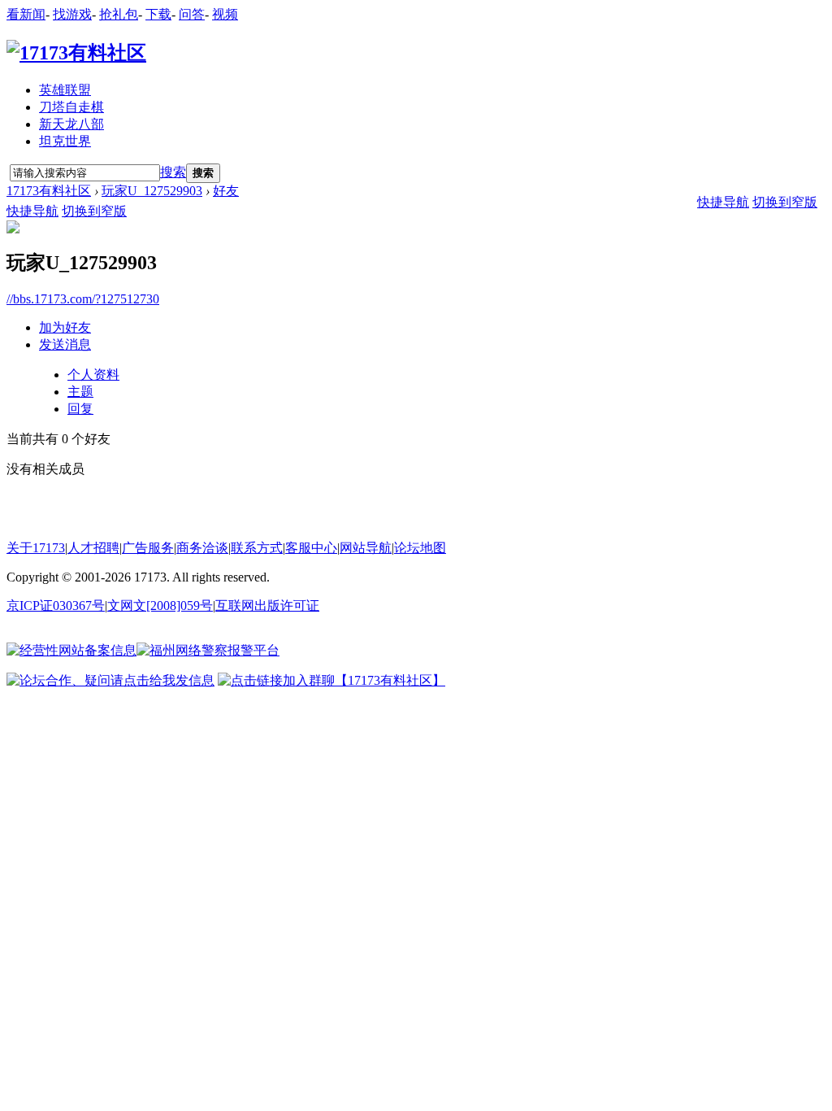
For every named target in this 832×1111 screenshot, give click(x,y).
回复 (80, 409)
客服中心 (311, 548)
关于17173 (35, 548)
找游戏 (72, 14)
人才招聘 (93, 548)
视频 (225, 14)
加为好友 (65, 327)
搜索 (173, 172)
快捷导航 (32, 211)
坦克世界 (65, 141)
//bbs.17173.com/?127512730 (82, 299)
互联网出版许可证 (267, 605)
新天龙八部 (71, 124)
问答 (192, 14)
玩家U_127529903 (152, 191)
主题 (80, 392)
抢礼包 (118, 14)
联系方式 (257, 548)
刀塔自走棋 (71, 107)
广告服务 (148, 548)
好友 (226, 191)
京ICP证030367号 (55, 605)
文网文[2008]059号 (160, 605)
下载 (158, 14)
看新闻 (26, 14)
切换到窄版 (94, 211)
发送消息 (65, 344)
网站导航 (366, 548)
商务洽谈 (202, 548)
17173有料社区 (48, 191)
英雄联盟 (65, 90)
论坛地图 (420, 548)
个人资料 (93, 374)
